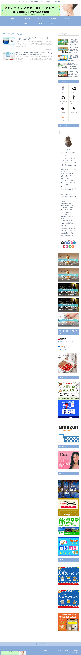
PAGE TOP (41, 644)
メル (68, 149)
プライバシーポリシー (56, 650)
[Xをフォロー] (62, 242)
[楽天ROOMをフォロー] (67, 246)
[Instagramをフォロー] (71, 242)
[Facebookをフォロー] (65, 242)
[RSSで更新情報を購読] (72, 246)
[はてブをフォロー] (68, 242)
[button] (77, 34)
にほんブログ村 (62, 349)
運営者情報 (46, 650)
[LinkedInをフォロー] (74, 242)
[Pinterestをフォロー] (64, 246)
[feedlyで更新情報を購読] (70, 246)
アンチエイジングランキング (65, 341)
